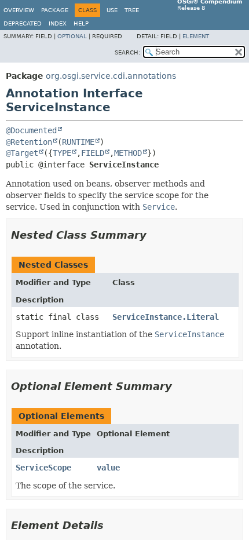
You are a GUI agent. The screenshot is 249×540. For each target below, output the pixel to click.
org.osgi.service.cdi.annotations (111, 76)
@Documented (31, 130)
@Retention (29, 142)
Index (58, 23)
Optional (72, 36)
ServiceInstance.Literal (165, 317)
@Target (22, 153)
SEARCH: (127, 52)
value (108, 467)
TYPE (62, 153)
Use (112, 10)
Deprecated (22, 23)
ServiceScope (43, 467)
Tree (131, 10)
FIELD (92, 153)
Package (54, 10)
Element (195, 36)
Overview (18, 10)
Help (81, 23)
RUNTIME (78, 142)
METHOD (128, 153)
